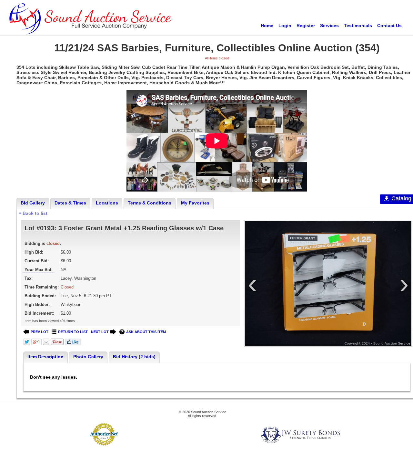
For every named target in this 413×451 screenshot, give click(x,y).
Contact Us (389, 25)
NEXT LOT (100, 332)
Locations (107, 202)
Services (329, 25)
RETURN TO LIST (73, 332)
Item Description (45, 356)
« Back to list (33, 213)
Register (306, 25)
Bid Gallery (33, 202)
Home (267, 25)
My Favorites (195, 202)
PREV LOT (39, 332)
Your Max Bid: (39, 269)
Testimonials (358, 25)
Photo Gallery (88, 356)
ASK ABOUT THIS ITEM (146, 332)
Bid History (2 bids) (134, 356)
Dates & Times (70, 202)
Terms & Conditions (149, 202)
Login (284, 25)
